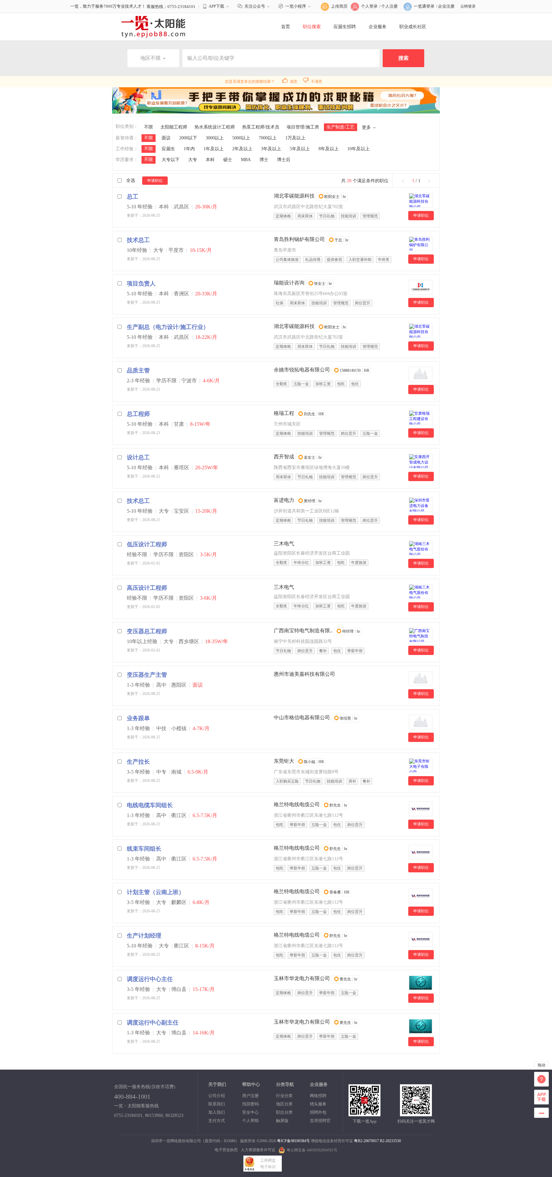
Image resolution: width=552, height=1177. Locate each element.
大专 (192, 159)
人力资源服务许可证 (258, 1150)
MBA (246, 159)
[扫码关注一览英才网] (416, 1113)
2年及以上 (242, 148)
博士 (263, 159)
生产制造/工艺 (340, 127)
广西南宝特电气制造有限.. (303, 630)
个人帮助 (250, 1120)
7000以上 (268, 138)
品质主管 (138, 370)
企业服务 (378, 26)
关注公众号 (254, 6)
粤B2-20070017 (366, 1141)
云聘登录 (468, 6)
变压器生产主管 (147, 675)
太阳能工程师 (173, 127)
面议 (166, 138)
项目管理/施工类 (303, 127)
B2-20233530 (390, 1141)
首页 (285, 26)
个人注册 (389, 6)
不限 (148, 127)
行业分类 (284, 1095)
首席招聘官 (320, 1120)
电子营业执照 (226, 1150)
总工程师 (138, 414)
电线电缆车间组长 (150, 805)
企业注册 (446, 6)
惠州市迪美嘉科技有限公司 (304, 674)
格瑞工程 (284, 413)
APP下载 (216, 6)
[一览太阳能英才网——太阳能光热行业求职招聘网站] (153, 26)
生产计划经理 (144, 935)
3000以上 (215, 138)
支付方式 (216, 1120)
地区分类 (284, 1104)
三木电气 (284, 543)
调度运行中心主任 (150, 979)
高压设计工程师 (147, 588)
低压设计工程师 (147, 544)
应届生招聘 (345, 26)
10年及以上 (358, 148)
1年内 (189, 148)
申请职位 (155, 180)
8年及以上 (328, 148)
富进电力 (284, 500)
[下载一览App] (364, 1113)
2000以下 (188, 138)
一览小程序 (295, 6)
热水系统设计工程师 (215, 127)
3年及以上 (271, 148)
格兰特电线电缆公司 (297, 804)
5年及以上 (300, 148)
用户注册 (250, 1095)
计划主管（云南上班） (155, 892)
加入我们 (216, 1112)
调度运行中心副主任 (153, 1022)
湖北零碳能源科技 (294, 196)
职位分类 (284, 1112)
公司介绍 (216, 1095)
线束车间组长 (144, 849)
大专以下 (171, 159)
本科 (210, 159)
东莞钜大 (284, 761)
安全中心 (250, 1112)
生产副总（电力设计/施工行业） (168, 327)
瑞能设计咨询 (289, 282)
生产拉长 (138, 762)
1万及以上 (295, 138)
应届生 (168, 148)
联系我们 (216, 1104)
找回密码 (250, 1104)
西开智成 (284, 456)
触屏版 (282, 1120)
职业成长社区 (412, 26)
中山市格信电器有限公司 (302, 717)
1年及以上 (213, 148)
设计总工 (138, 457)
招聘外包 (318, 1112)
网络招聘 (318, 1095)
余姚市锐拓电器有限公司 (302, 369)
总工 (132, 196)
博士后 (283, 159)
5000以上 (241, 138)
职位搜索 (312, 26)
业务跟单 (138, 718)
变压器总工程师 (147, 631)
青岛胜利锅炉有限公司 (299, 239)
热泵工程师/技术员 (260, 127)
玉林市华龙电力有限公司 (302, 978)
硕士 (227, 159)
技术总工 (138, 240)
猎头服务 (318, 1104)
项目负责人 (141, 283)
